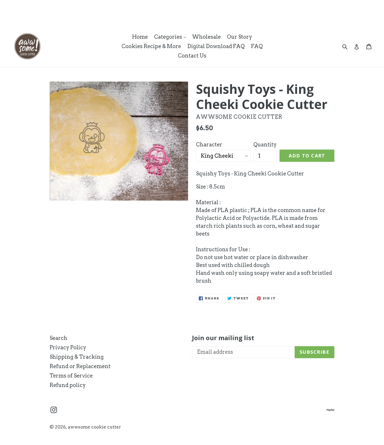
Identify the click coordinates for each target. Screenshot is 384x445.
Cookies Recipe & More (151, 46)
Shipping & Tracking (77, 357)
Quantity (265, 144)
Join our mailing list (223, 338)
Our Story (239, 37)
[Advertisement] (95, 12)
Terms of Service (71, 376)
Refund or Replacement (80, 366)
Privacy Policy (68, 347)
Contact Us (192, 56)
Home (140, 37)
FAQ (257, 46)
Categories (171, 36)
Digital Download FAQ (216, 46)
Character (209, 144)
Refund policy (68, 385)
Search (58, 338)
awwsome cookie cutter (94, 427)
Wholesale (206, 37)
